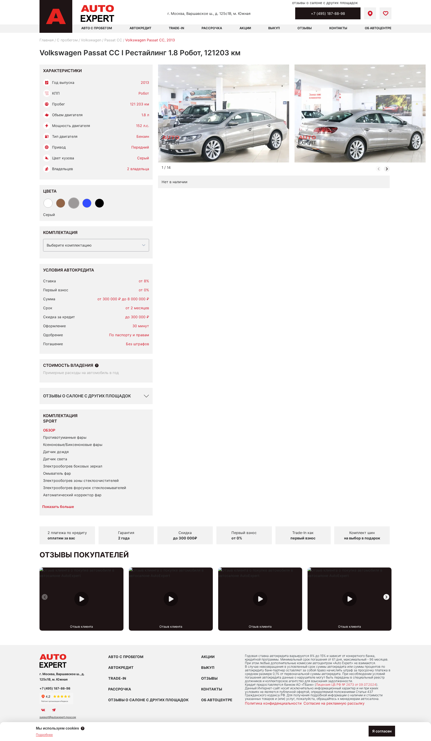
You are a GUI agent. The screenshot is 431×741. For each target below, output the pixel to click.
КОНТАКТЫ (211, 689)
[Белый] (48, 203)
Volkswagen (91, 40)
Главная (47, 40)
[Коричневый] (60, 203)
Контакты (338, 28)
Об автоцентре (378, 28)
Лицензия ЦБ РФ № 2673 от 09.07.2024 (346, 684)
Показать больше (58, 506)
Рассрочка (212, 28)
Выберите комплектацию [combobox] (69, 245)
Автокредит (140, 28)
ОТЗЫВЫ (209, 678)
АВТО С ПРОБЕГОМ (96, 28)
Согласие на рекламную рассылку (334, 703)
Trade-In (176, 28)
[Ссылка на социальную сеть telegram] (53, 710)
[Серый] (74, 203)
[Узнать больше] (97, 365)
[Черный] (99, 203)
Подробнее (44, 735)
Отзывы (304, 28)
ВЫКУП (207, 667)
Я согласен (381, 731)
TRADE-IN (117, 678)
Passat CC (113, 40)
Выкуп (274, 28)
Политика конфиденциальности (273, 703)
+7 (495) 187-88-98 (328, 13)
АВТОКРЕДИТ (121, 667)
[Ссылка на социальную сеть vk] (43, 710)
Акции (245, 28)
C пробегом (67, 40)
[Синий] (86, 203)
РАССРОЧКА (119, 689)
